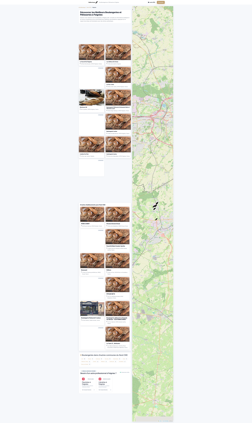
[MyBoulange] (92, 2)
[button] (157, 204)
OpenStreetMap (165, 420)
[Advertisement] (105, 33)
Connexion (161, 2)
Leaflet (160, 420)
